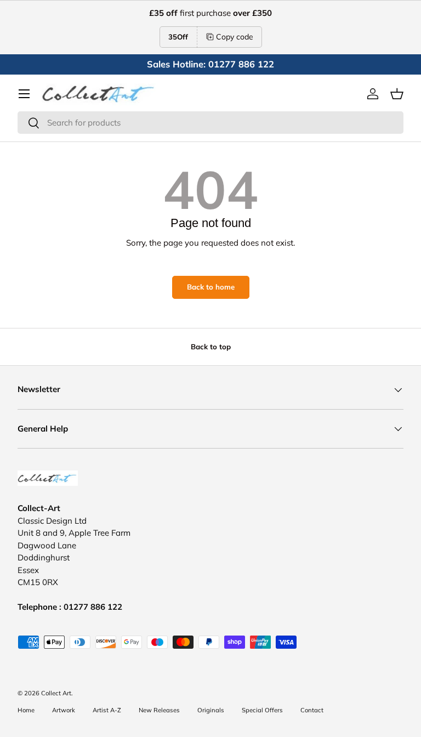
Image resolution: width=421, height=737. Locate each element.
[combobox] (210, 122)
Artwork (63, 710)
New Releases (159, 710)
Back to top (211, 346)
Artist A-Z (107, 710)
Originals (210, 710)
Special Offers (262, 710)
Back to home (211, 286)
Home (26, 710)
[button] (397, 94)
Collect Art (56, 693)
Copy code (234, 37)
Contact (311, 710)
